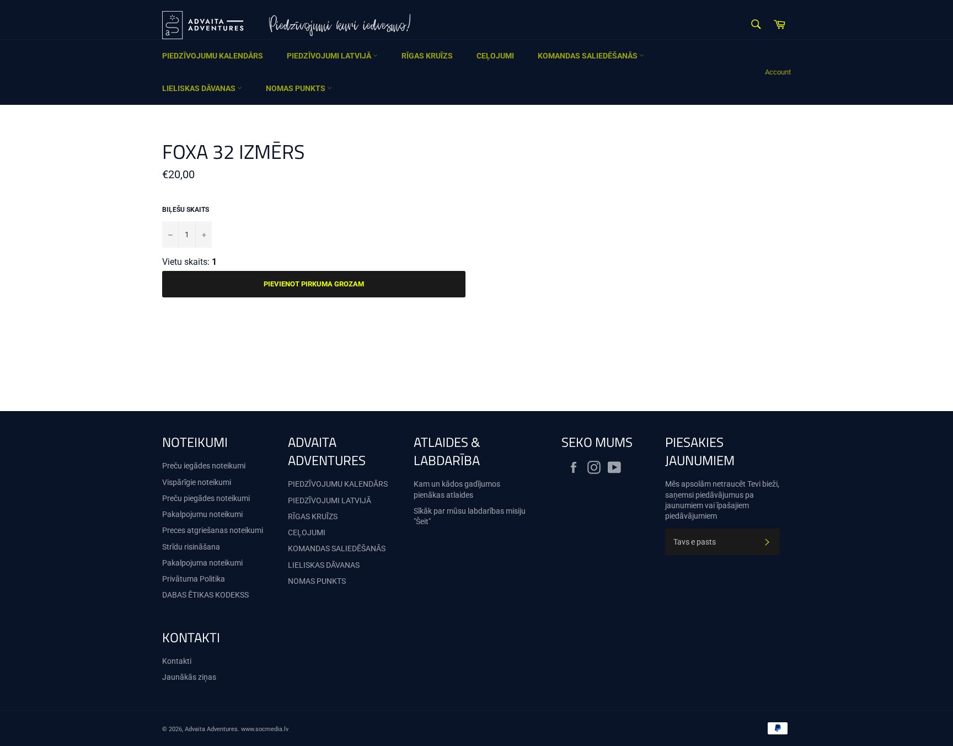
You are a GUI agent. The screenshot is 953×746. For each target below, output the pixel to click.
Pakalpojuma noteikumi (202, 562)
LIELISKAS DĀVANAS (199, 88)
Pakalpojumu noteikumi (202, 514)
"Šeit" (422, 521)
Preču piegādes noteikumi (206, 498)
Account (778, 72)
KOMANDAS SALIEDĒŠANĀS (588, 55)
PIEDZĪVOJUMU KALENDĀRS (212, 55)
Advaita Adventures (211, 729)
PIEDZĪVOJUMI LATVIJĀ (330, 55)
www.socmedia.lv (264, 729)
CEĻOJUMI (495, 55)
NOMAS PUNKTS (296, 88)
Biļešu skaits (185, 210)
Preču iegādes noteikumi (203, 465)
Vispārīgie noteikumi (196, 482)
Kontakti (176, 661)
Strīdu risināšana (191, 546)
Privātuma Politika (193, 578)
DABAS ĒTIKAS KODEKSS (205, 594)
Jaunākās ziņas (189, 677)
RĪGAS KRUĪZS (427, 55)
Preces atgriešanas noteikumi (212, 530)
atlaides (459, 495)
